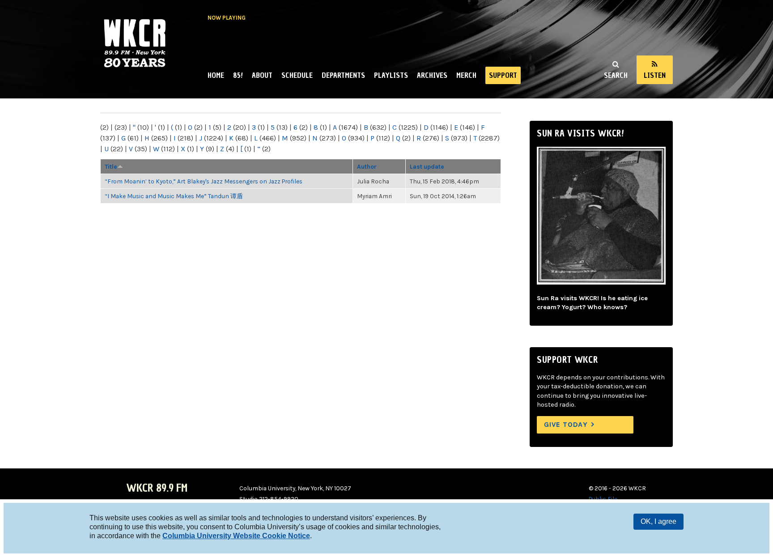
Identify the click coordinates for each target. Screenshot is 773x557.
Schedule (297, 75)
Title (111, 166)
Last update (427, 166)
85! (238, 75)
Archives (432, 75)
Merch (466, 75)
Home (216, 75)
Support (503, 75)
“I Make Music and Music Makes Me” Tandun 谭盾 (174, 196)
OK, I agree (658, 521)
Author (367, 166)
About (262, 75)
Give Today (566, 424)
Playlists (391, 75)
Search (616, 75)
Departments (343, 75)
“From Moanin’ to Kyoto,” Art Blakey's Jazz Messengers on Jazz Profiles (203, 181)
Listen (655, 75)
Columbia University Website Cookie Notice (236, 536)
